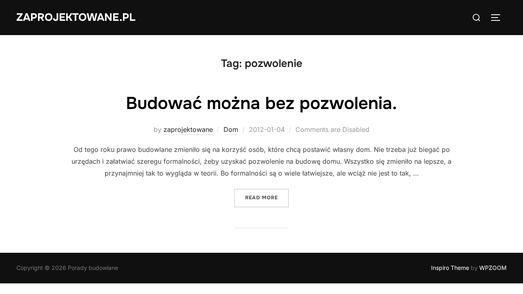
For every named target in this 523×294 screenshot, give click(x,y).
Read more (267, 197)
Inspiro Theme (450, 267)
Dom (231, 129)
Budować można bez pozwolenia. (261, 103)
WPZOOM (493, 267)
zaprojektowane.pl (75, 17)
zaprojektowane (188, 129)
